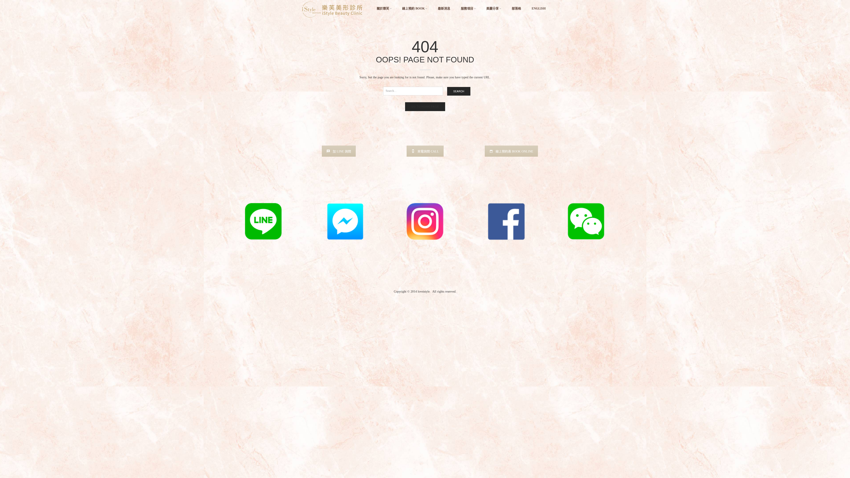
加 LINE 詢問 (342, 151)
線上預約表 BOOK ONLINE (514, 151)
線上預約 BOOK (413, 8)
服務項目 (467, 8)
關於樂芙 (383, 8)
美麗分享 (492, 8)
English (539, 8)
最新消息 (444, 8)
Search (458, 91)
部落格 (516, 8)
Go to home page (425, 106)
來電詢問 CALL (428, 151)
